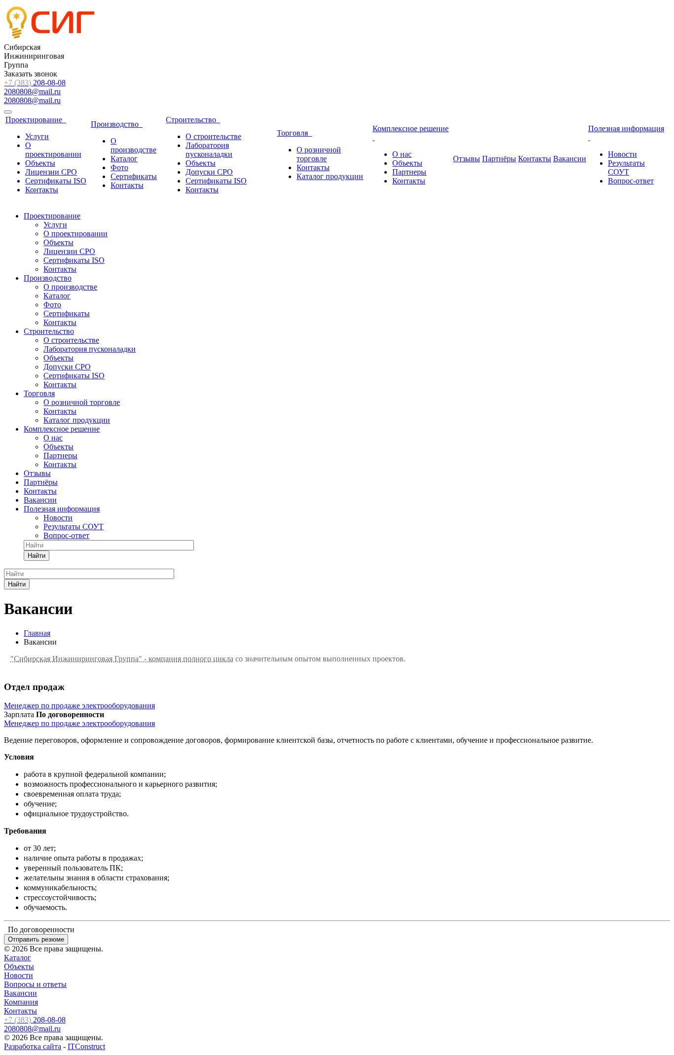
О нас (402, 154)
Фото (119, 167)
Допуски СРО (209, 172)
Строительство (193, 119)
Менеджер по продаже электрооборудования (79, 705)
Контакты (41, 189)
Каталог (124, 158)
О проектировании (53, 149)
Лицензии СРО (51, 172)
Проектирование (35, 119)
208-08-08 (35, 82)
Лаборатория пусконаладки (209, 149)
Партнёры (499, 158)
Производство (117, 124)
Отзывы (466, 158)
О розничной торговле (319, 154)
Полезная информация (62, 509)
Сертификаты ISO (55, 181)
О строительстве (213, 136)
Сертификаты (134, 176)
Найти (36, 555)
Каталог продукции (330, 176)
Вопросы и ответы (35, 984)
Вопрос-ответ (631, 181)
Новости (622, 154)
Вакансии (569, 158)
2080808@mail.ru (32, 91)
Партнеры (409, 172)
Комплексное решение (62, 429)
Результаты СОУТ (626, 167)
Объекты (40, 163)
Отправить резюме (36, 939)
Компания (21, 1002)
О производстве (133, 145)
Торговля (294, 133)
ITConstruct (86, 1046)
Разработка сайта (32, 1046)
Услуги (37, 136)
